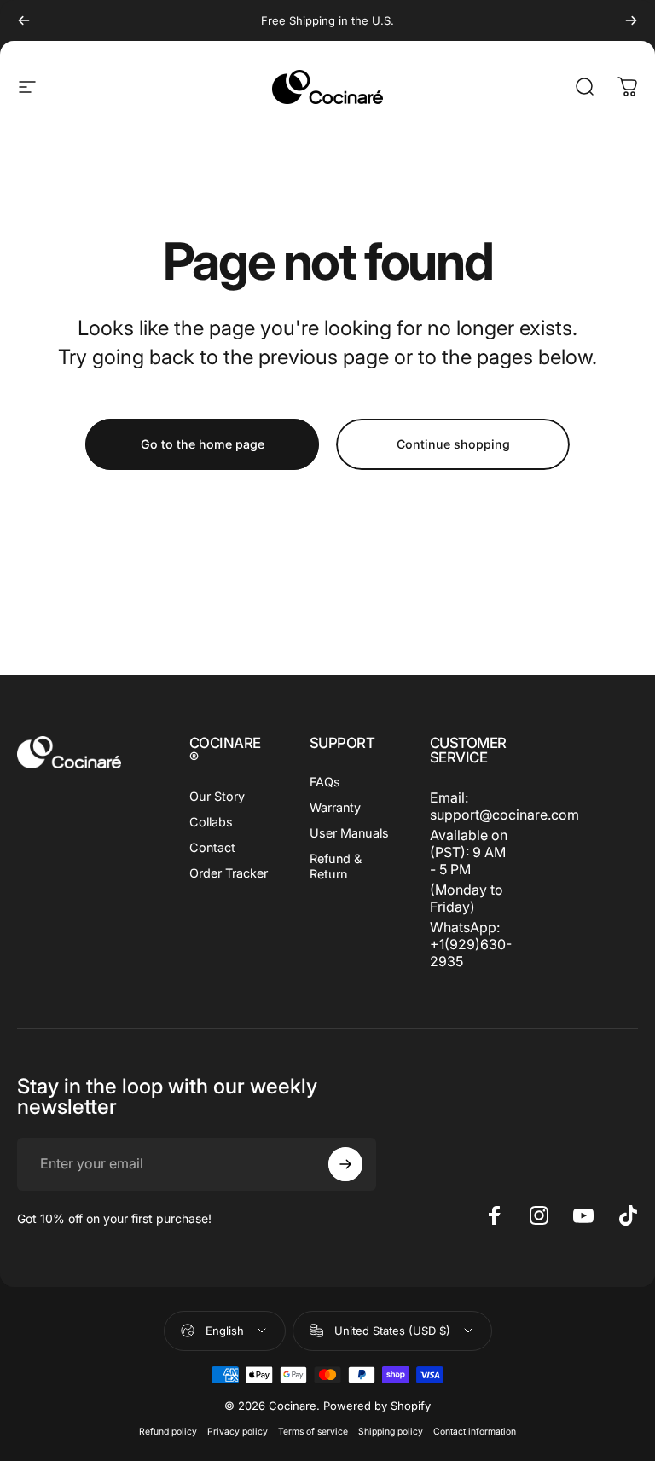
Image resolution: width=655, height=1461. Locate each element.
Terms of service (313, 1431)
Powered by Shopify (377, 1405)
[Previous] (24, 20)
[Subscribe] (345, 1164)
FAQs (325, 781)
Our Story (217, 796)
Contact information (474, 1431)
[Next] (631, 20)
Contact (212, 847)
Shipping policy (390, 1431)
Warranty (335, 807)
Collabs (211, 822)
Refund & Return (336, 866)
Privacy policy (237, 1431)
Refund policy (168, 1431)
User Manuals (349, 833)
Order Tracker (228, 873)
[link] (469, 852)
